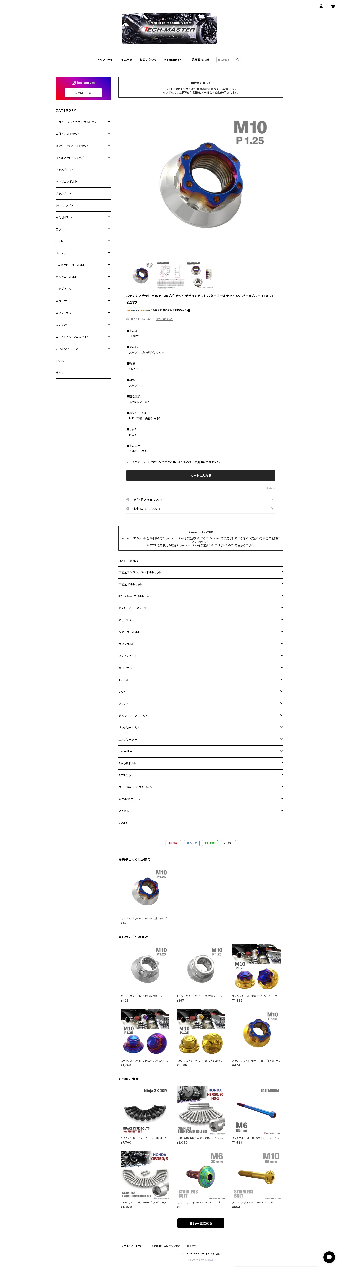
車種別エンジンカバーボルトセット (139, 572)
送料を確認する (164, 319)
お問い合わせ (148, 59)
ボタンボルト (126, 644)
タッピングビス (127, 656)
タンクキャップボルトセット (134, 596)
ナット (122, 691)
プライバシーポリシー (133, 1245)
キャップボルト (127, 620)
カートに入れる (201, 476)
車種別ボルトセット (130, 584)
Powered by (196, 1259)
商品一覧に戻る (201, 1223)
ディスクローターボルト (133, 715)
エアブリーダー (127, 739)
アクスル (123, 811)
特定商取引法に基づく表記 (165, 1245)
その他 (122, 823)
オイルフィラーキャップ (132, 608)
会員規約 (192, 1245)
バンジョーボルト (129, 727)
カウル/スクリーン (129, 799)
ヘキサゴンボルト (129, 632)
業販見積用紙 (200, 59)
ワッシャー (124, 703)
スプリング (124, 775)
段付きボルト (126, 668)
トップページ (106, 59)
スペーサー (125, 751)
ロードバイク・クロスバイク (135, 787)
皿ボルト (123, 679)
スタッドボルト (127, 763)
